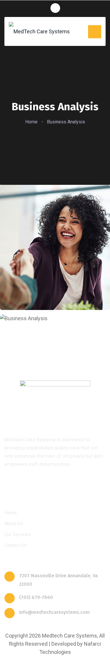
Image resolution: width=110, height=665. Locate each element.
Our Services (17, 534)
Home (31, 122)
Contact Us (15, 545)
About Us (13, 523)
